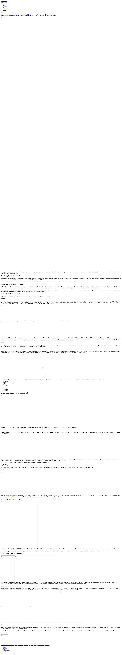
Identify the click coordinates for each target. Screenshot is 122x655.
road (29, 645)
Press (4, 7)
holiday (22, 645)
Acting (4, 5)
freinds (9, 645)
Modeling (5, 6)
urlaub (39, 645)
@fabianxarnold (109, 630)
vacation (42, 645)
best (5, 645)
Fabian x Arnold (4, 2)
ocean (27, 645)
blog (92, 630)
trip (37, 645)
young (48, 645)
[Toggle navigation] (1, 3)
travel (35, 645)
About (4, 10)
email (80, 630)
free (7, 645)
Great (16, 645)
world (46, 645)
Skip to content (4, 1)
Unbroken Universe (7, 8)
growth (19, 645)
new (25, 645)
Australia (2, 645)
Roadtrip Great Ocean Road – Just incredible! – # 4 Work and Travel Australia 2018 (28, 15)
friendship (13, 645)
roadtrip (32, 645)
